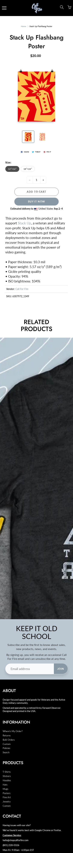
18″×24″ (28, 169)
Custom (7, 744)
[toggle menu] (4, 8)
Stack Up (24, 223)
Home (23, 26)
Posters (6, 793)
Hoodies (7, 780)
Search (6, 752)
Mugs (5, 789)
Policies (6, 748)
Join (60, 668)
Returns (7, 735)
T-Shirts (7, 772)
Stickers (7, 776)
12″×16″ (12, 169)
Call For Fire (21, 288)
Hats (5, 784)
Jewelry (7, 801)
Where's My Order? (13, 731)
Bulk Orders (9, 739)
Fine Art (7, 797)
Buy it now (36, 201)
